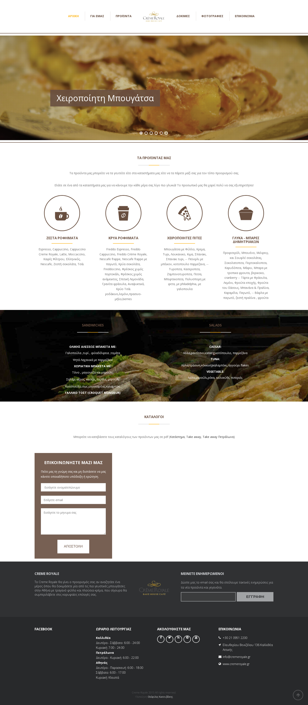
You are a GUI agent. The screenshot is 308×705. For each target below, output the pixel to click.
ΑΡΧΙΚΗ (73, 16)
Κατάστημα (177, 437)
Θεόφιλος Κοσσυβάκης (160, 697)
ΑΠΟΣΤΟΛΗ (73, 546)
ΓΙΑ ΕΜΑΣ (97, 16)
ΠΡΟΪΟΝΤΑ (124, 16)
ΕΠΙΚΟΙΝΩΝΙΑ (245, 16)
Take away (193, 437)
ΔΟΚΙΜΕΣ (183, 16)
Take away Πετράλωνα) (219, 437)
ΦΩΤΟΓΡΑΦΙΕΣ (212, 16)
